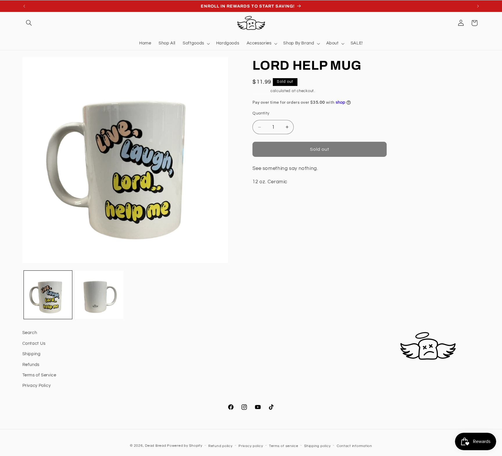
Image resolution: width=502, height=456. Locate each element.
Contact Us (34, 343)
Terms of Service (39, 375)
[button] (29, 23)
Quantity (260, 113)
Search (29, 333)
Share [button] (265, 200)
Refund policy (220, 446)
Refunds (31, 364)
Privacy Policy (36, 385)
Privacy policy (251, 446)
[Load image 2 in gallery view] (99, 295)
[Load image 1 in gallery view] (48, 295)
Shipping (260, 91)
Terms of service (283, 446)
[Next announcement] (477, 6)
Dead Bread (155, 445)
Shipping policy (317, 446)
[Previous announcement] (24, 6)
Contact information (354, 446)
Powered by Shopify (184, 445)
